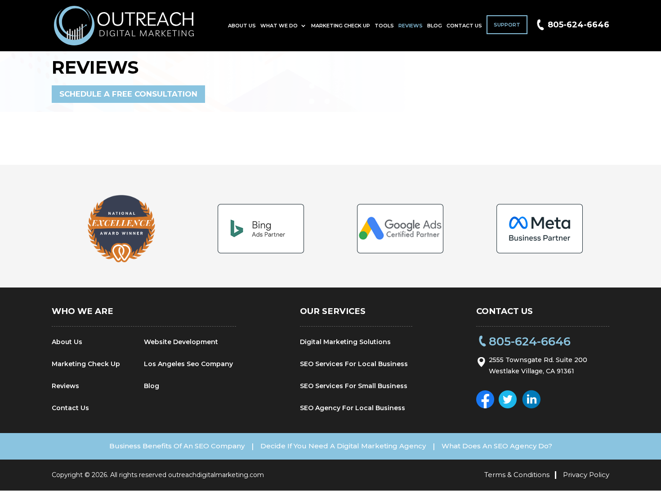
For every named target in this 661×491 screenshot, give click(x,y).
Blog (434, 25)
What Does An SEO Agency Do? (497, 446)
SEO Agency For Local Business (352, 408)
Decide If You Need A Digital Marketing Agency (343, 446)
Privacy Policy (586, 474)
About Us (242, 25)
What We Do (279, 25)
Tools (384, 25)
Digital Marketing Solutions (345, 342)
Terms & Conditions (516, 474)
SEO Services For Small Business (353, 386)
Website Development (181, 342)
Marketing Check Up (340, 25)
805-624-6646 (578, 25)
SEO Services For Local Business (354, 364)
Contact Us (464, 25)
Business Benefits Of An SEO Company (177, 446)
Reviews (410, 25)
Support (507, 25)
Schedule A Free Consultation (128, 93)
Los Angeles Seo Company (188, 364)
